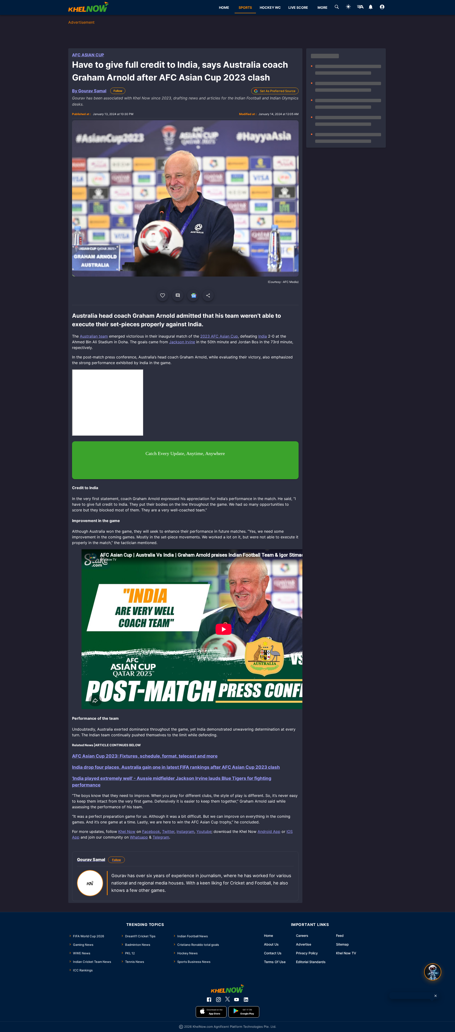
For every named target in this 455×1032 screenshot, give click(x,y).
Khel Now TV (346, 953)
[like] (162, 295)
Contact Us (273, 953)
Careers (302, 936)
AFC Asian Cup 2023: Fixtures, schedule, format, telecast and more (145, 756)
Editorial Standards (311, 962)
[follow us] (193, 295)
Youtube (203, 831)
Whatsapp (139, 837)
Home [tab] (224, 7)
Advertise (303, 944)
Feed (340, 936)
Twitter (168, 831)
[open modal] (432, 971)
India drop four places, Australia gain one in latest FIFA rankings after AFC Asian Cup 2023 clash (176, 767)
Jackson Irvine (182, 342)
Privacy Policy (307, 953)
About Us (271, 944)
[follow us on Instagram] (218, 999)
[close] (435, 996)
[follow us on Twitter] (227, 999)
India (262, 336)
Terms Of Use (275, 962)
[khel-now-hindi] (360, 7)
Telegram (161, 837)
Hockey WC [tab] (270, 7)
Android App (269, 831)
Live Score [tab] (298, 7)
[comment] (177, 295)
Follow (118, 91)
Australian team (94, 336)
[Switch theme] (348, 7)
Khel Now (126, 831)
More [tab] (323, 7)
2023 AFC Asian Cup (219, 336)
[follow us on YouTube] (236, 999)
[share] (208, 295)
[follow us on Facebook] (209, 999)
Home (268, 936)
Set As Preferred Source (278, 91)
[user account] (382, 8)
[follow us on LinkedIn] (246, 999)
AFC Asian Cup (88, 55)
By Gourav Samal (89, 90)
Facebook (151, 831)
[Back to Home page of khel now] (88, 7)
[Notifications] (370, 8)
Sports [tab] (245, 7)
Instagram (185, 831)
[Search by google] (336, 7)
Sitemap (342, 944)
